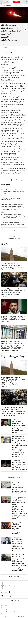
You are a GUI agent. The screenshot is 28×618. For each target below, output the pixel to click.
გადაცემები (7, 5)
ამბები (15, 5)
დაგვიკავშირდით (6, 609)
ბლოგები (22, 5)
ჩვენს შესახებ (5, 607)
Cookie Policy (4, 613)
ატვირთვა (16, 1)
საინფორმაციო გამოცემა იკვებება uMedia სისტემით (13, 616)
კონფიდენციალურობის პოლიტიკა (10, 611)
